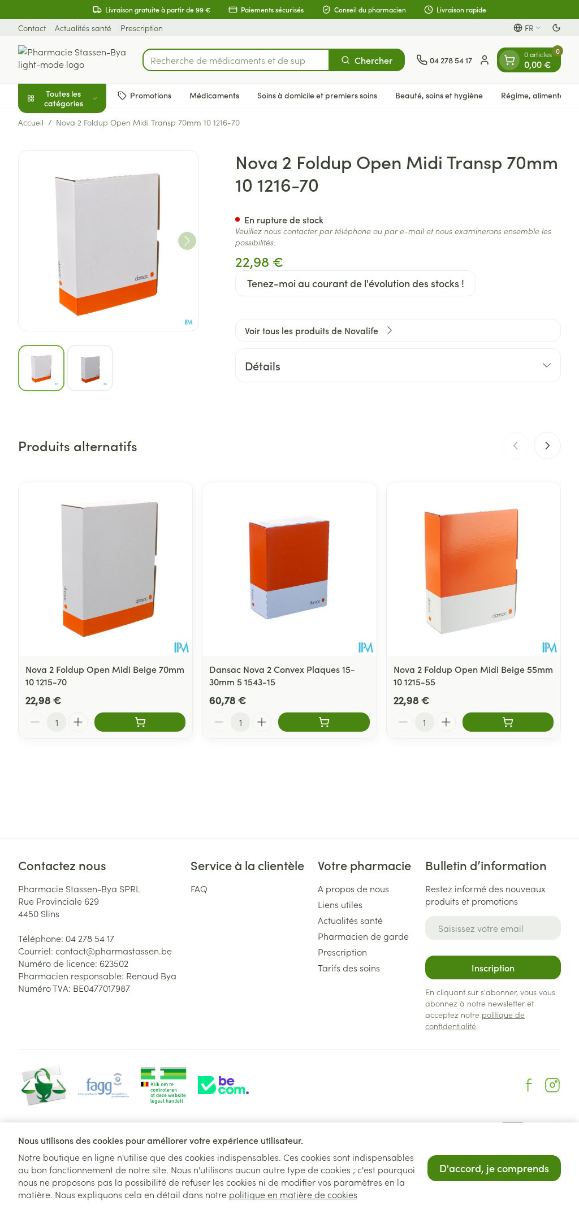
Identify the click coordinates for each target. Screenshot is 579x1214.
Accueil (31, 122)
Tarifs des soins (349, 967)
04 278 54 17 (90, 938)
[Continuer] (187, 241)
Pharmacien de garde (363, 936)
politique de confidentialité (475, 1020)
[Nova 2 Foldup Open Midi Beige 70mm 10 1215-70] (105, 569)
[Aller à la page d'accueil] (74, 59)
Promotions (150, 95)
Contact (32, 27)
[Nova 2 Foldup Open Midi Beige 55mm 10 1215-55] (473, 569)
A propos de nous (353, 888)
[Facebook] (528, 1085)
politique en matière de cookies (293, 1194)
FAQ (199, 888)
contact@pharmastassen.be (113, 950)
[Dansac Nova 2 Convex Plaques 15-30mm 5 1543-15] (289, 569)
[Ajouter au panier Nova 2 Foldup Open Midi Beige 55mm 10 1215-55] (508, 722)
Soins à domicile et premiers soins (317, 95)
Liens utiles (340, 904)
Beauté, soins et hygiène (439, 95)
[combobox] (236, 60)
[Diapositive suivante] (547, 445)
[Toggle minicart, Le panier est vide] (509, 60)
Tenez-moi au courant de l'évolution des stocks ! (355, 283)
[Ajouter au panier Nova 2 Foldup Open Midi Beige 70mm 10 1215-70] (139, 722)
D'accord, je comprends (494, 1168)
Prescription (141, 27)
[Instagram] (552, 1085)
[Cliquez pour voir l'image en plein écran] (108, 241)
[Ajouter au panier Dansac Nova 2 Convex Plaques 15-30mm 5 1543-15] (323, 722)
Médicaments (214, 95)
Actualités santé (83, 27)
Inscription (493, 967)
